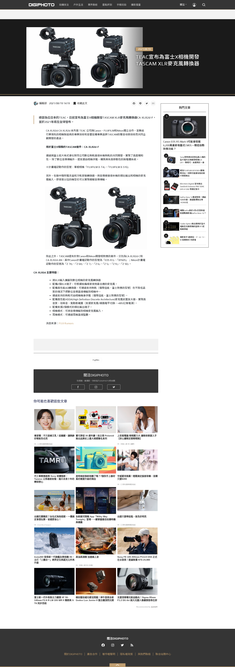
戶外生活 (78, 4)
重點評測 (107, 4)
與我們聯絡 (144, 654)
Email (153, 103)
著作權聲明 (108, 654)
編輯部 (43, 103)
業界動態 (93, 4)
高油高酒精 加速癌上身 (87, 557)
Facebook (134, 103)
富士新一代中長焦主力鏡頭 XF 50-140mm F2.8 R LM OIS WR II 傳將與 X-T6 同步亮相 (54, 600)
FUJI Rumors (66, 323)
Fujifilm (96, 360)
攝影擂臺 (136, 4)
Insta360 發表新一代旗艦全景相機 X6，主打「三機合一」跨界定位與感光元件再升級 (54, 560)
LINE (140, 103)
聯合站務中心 (163, 654)
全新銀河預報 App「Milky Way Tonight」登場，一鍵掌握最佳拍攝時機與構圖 (96, 519)
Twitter (146, 103)
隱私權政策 (126, 654)
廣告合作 (92, 654)
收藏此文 (82, 103)
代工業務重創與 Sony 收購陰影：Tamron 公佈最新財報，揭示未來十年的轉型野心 (54, 479)
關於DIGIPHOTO (73, 654)
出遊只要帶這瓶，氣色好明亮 (131, 516)
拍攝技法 (64, 4)
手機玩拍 (121, 4)
